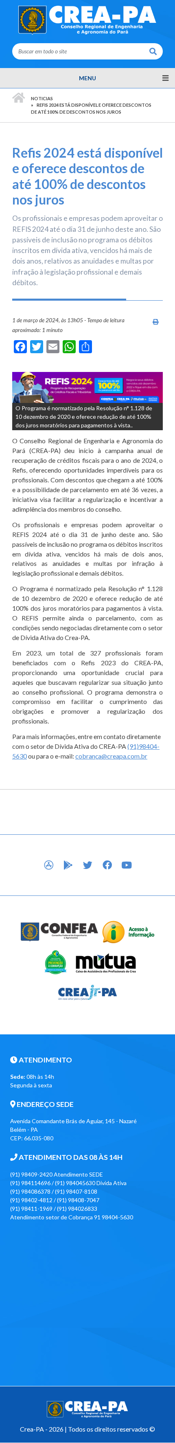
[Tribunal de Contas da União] (55, 961)
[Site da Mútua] (106, 961)
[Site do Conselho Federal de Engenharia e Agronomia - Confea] (60, 931)
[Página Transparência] (128, 931)
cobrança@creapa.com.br (111, 756)
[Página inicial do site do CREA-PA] (87, 19)
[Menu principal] (87, 78)
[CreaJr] (88, 991)
